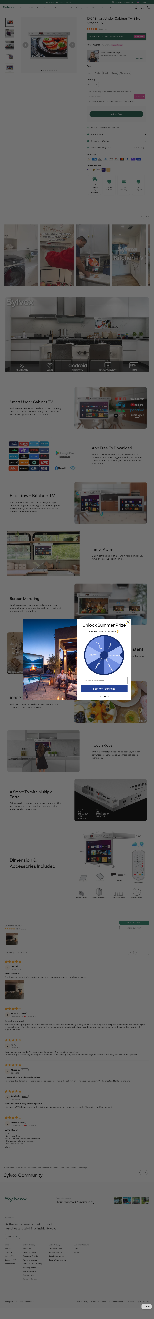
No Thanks (104, 696)
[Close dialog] (128, 622)
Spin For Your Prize (104, 688)
